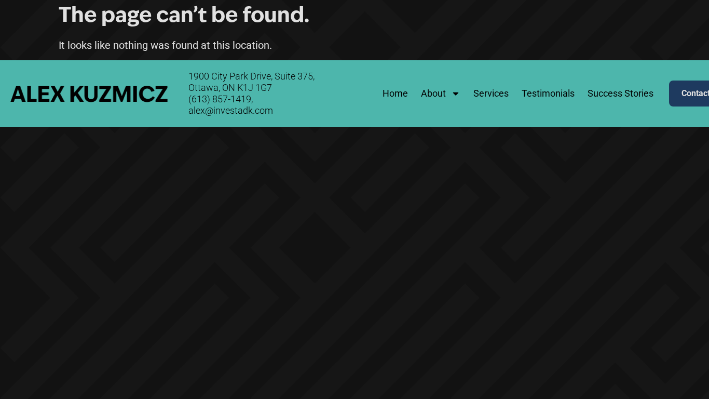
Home (395, 93)
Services (491, 93)
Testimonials (548, 93)
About (433, 93)
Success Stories (620, 93)
